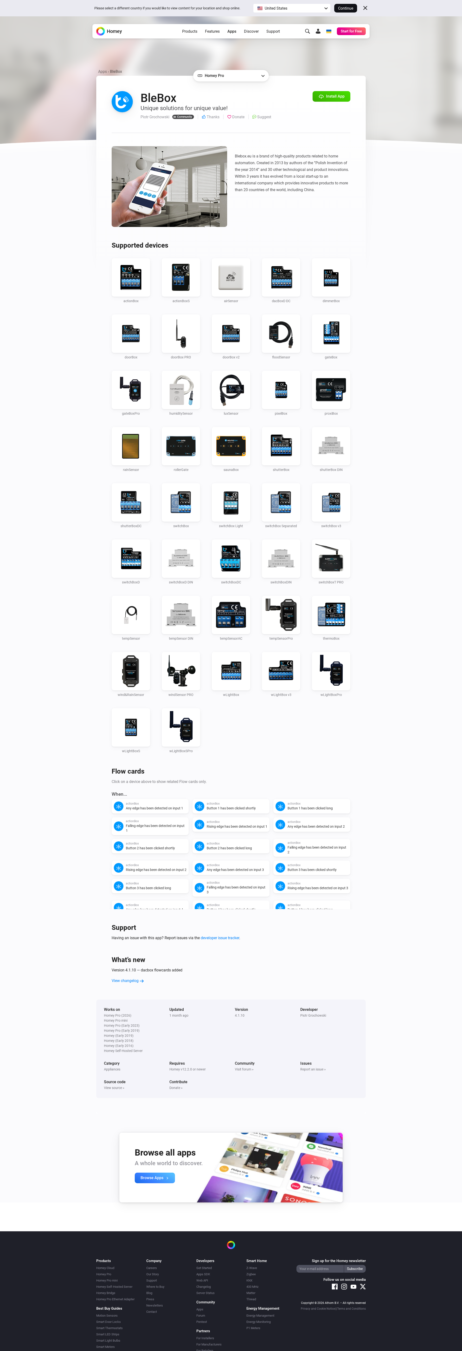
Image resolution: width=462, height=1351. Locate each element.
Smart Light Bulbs (108, 1340)
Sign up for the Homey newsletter (339, 1261)
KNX (249, 1280)
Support (273, 31)
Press (150, 1299)
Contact (151, 1311)
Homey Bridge (105, 1293)
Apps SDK (203, 1274)
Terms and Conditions (351, 1308)
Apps (231, 31)
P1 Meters (253, 1328)
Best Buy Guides (109, 1308)
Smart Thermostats (109, 1328)
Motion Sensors (107, 1315)
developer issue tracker (220, 938)
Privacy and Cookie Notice (318, 1308)
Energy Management (260, 1315)
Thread (251, 1299)
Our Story (152, 1274)
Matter (250, 1293)
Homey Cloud (105, 1268)
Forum (200, 1315)
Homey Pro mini (107, 1280)
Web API (202, 1280)
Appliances (112, 1069)
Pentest (201, 1322)
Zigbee (251, 1274)
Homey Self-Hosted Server (114, 1286)
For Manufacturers (209, 1344)
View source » (114, 1088)
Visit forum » (244, 1069)
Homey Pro (103, 1274)
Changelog (203, 1286)
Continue (345, 8)
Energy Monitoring (258, 1322)
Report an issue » (313, 1069)
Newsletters (154, 1305)
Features (212, 31)
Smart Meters (105, 1347)
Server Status (205, 1293)
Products (189, 31)
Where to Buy (155, 1286)
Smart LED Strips (107, 1334)
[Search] (307, 31)
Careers (151, 1268)
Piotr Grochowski (313, 1015)
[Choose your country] (328, 31)
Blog (149, 1293)
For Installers (205, 1338)
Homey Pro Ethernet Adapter (115, 1299)
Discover (251, 31)
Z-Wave (251, 1268)
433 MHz (252, 1286)
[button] (291, 8)
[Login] (318, 31)
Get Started (204, 1268)
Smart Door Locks (108, 1322)
